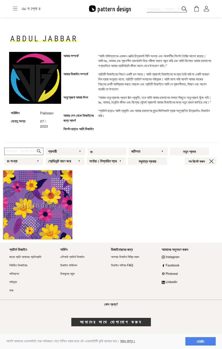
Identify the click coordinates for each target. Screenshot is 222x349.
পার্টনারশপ (14, 273)
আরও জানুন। (127, 341)
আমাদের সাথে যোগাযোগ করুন (111, 322)
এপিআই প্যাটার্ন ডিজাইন (72, 257)
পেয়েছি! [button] (200, 341)
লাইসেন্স (13, 282)
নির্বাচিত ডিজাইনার (18, 265)
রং (91, 152)
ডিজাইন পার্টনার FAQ (122, 265)
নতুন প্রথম (189, 151)
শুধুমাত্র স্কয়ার (147, 161)
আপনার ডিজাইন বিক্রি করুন (125, 257)
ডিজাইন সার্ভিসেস (68, 265)
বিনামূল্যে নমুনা (67, 273)
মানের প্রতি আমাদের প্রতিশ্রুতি (25, 257)
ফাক (11, 290)
